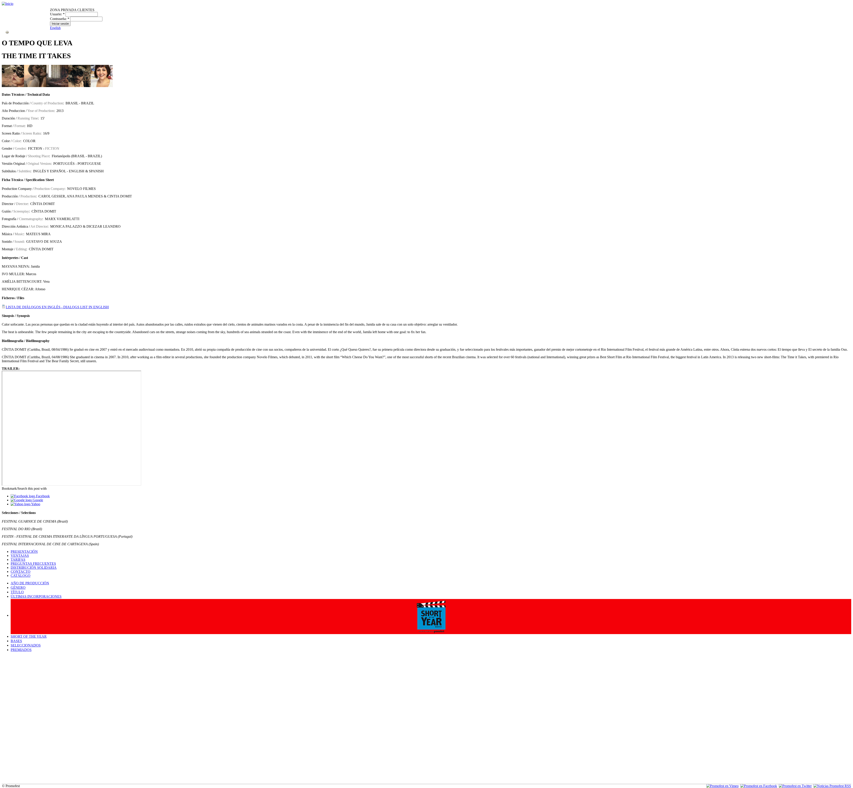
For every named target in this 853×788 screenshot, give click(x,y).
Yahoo (35, 504)
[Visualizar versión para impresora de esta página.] (7, 32)
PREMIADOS (21, 650)
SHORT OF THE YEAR (29, 636)
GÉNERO (18, 587)
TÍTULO (17, 592)
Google (37, 500)
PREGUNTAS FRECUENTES (33, 563)
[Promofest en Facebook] (758, 786)
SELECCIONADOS (26, 645)
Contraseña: (59, 19)
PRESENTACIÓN (24, 551)
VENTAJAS (20, 555)
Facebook (42, 496)
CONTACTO (20, 571)
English (55, 28)
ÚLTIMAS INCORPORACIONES (36, 596)
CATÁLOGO (20, 575)
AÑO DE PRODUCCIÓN (30, 583)
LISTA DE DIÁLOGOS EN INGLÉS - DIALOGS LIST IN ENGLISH (57, 307)
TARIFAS (18, 559)
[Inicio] (7, 4)
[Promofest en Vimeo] (722, 786)
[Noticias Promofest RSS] (832, 786)
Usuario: (57, 14)
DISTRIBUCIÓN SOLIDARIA (34, 567)
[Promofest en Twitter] (795, 786)
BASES (16, 641)
